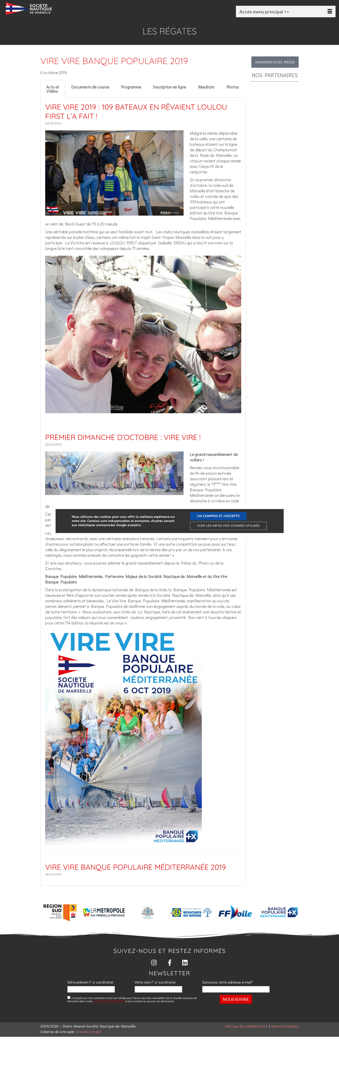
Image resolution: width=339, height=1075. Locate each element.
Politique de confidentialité (246, 1026)
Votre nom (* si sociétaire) (155, 982)
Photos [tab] (232, 87)
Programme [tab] (131, 87)
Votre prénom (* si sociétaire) (90, 982)
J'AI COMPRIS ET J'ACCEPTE (218, 516)
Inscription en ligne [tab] (169, 87)
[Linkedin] (185, 962)
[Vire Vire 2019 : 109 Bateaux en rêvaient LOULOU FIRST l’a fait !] (114, 213)
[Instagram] (154, 962)
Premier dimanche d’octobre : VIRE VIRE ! (123, 437)
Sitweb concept (89, 1031)
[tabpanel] (143, 492)
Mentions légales (285, 1026)
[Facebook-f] (170, 962)
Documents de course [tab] (90, 87)
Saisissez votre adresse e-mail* (227, 982)
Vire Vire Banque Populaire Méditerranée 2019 (135, 867)
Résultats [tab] (206, 87)
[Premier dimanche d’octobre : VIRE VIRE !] (114, 492)
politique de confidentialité (108, 1001)
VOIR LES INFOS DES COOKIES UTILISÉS (228, 526)
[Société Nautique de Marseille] (58, 8)
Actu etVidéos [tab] (52, 89)
